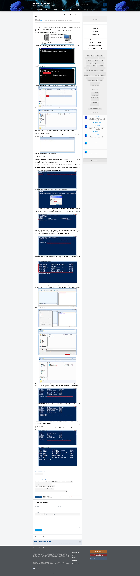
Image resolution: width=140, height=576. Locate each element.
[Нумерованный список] (47, 514)
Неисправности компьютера (92, 70)
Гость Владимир (96, 151)
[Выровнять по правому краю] (43, 514)
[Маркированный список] (45, 514)
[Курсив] (37, 514)
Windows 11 (95, 58)
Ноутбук (101, 70)
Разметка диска (89, 77)
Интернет (95, 28)
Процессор (103, 75)
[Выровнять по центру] (42, 514)
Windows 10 (88, 58)
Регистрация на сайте (76, 551)
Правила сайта (75, 562)
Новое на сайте (75, 552)
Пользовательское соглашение (78, 555)
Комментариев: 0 (69, 20)
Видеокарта (89, 63)
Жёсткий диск (100, 65)
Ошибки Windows (88, 75)
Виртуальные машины (95, 45)
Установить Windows (92, 80)
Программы (95, 31)
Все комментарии (95, 160)
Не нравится (75, 496)
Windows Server (39, 473)
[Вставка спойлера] (53, 514)
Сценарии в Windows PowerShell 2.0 (43, 484)
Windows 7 (101, 58)
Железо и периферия (95, 39)
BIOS (95, 37)
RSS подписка (75, 560)
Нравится (66, 496)
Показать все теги (95, 85)
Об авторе (74, 557)
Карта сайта (74, 558)
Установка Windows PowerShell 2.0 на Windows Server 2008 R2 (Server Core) (51, 491)
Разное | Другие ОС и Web (95, 48)
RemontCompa (43, 4)
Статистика (74, 554)
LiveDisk (97, 55)
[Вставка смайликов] (48, 514)
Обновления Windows (89, 72)
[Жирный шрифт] (36, 514)
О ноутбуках (94, 9)
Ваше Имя (37, 506)
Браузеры (96, 60)
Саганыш (97, 116)
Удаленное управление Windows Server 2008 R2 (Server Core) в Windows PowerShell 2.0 (54, 481)
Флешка (100, 80)
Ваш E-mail (60, 506)
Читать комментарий (97, 122)
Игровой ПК (86, 9)
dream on (97, 134)
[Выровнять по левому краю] (40, 514)
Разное (42, 19)
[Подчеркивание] (38, 514)
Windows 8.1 (89, 60)
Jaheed (96, 142)
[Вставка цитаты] (50, 514)
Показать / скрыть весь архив (95, 108)
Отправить (38, 530)
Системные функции (99, 77)
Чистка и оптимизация (95, 82)
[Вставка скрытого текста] (55, 514)
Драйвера (101, 63)
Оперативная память (100, 72)
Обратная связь (75, 563)
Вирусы (95, 63)
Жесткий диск (95, 34)
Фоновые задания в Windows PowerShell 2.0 (45, 486)
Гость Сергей (97, 125)
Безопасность (95, 26)
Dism (92, 55)
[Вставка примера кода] (52, 514)
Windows (95, 23)
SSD (101, 55)
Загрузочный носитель (95, 42)
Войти (104, 9)
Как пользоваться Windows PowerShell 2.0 (44, 488)
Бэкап (101, 60)
